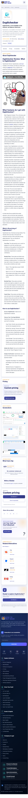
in (10, 513)
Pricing (10, 48)
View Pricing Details (14, 500)
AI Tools (12, 7)
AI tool (22, 64)
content (11, 124)
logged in (12, 483)
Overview (5, 48)
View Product (12, 554)
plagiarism (10, 67)
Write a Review (21, 38)
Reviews (23, 48)
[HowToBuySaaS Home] (6, 2)
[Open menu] (24, 2)
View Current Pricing (10, 398)
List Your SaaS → (7, 531)
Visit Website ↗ (14, 496)
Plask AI (11, 559)
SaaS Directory (7, 7)
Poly (11, 550)
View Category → (6, 546)
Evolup (11, 576)
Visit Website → (14, 599)
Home (2, 7)
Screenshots (17, 48)
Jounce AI (12, 567)
